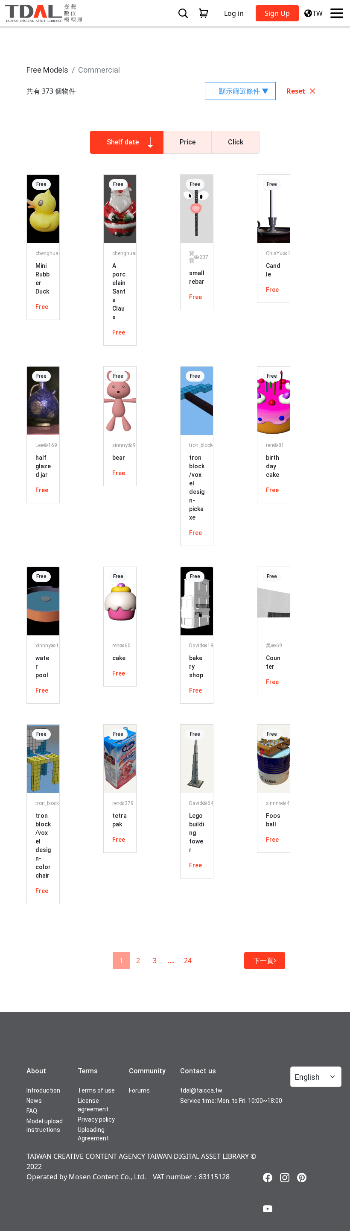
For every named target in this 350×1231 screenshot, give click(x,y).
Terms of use (96, 1090)
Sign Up (277, 13)
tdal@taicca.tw (201, 1090)
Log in (234, 13)
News (34, 1100)
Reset (295, 91)
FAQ (31, 1111)
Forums (139, 1090)
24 (188, 960)
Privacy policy (96, 1119)
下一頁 (263, 960)
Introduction (43, 1090)
